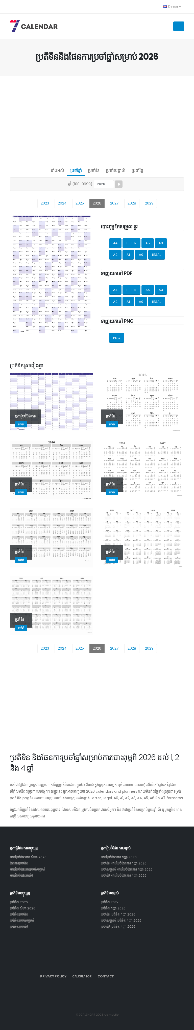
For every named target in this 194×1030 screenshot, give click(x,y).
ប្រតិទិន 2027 (109, 902)
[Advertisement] (97, 120)
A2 (115, 255)
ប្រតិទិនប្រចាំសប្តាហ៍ (22, 920)
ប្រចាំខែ (94, 170)
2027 (114, 203)
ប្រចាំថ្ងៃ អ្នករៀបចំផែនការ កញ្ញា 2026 (124, 875)
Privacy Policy (53, 976)
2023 (45, 203)
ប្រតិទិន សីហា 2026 (22, 908)
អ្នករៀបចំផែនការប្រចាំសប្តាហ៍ (27, 869)
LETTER (131, 243)
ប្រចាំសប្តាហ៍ (116, 170)
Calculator (81, 976)
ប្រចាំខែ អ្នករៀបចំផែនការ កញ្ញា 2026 (124, 863)
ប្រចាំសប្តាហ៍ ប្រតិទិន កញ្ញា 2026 (121, 920)
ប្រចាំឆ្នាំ (76, 170)
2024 (62, 203)
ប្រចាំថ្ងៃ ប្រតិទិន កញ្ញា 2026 (118, 926)
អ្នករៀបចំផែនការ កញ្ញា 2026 (119, 857)
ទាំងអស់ (57, 170)
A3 (161, 243)
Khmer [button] (173, 6)
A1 (128, 255)
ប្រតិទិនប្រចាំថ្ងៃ (19, 926)
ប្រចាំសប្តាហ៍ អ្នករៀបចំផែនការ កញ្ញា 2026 (127, 869)
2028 (132, 203)
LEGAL (156, 255)
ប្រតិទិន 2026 (19, 902)
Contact (106, 976)
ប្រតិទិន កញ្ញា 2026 (113, 908)
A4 (115, 243)
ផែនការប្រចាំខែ (19, 863)
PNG (116, 338)
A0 (141, 255)
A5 (148, 243)
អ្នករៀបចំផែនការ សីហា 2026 (28, 857)
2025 (80, 203)
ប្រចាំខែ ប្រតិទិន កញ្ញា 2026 (118, 914)
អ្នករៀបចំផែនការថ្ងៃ (21, 875)
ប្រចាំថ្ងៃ (137, 170)
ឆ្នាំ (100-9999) (80, 184)
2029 (149, 203)
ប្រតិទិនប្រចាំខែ (19, 914)
